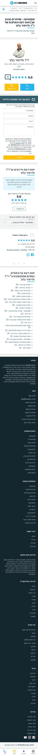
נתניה (33, 697)
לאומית (33, 616)
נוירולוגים (32, 496)
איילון (33, 603)
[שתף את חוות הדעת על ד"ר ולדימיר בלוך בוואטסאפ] (28, 254)
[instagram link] (29, 738)
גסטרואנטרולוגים (29, 493)
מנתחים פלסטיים (29, 446)
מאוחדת (32, 613)
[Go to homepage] (18, 3)
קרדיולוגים (31, 453)
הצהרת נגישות (30, 409)
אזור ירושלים (31, 720)
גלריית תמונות (30, 416)
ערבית (33, 540)
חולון (33, 700)
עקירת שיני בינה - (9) (23, 285)
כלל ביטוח (32, 593)
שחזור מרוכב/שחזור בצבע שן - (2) (18, 320)
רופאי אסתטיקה (30, 469)
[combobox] (19, 222)
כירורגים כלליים (30, 463)
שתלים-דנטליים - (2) (23, 308)
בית (36, 8)
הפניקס (32, 590)
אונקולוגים (32, 466)
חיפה (33, 680)
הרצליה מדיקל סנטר (28, 630)
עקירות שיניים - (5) (24, 293)
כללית (33, 606)
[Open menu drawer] (35, 3)
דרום (20, 8)
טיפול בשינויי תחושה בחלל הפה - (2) (17, 302)
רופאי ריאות (31, 506)
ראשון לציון (31, 687)
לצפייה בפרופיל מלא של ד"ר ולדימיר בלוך (21, 32)
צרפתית (32, 546)
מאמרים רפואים (30, 412)
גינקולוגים (32, 436)
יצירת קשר (31, 396)
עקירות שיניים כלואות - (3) (21, 296)
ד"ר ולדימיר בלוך (32, 10)
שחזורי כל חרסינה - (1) (22, 345)
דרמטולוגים (31, 449)
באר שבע (14, 8)
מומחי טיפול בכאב (29, 520)
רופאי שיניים (31, 473)
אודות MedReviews (28, 399)
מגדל (33, 596)
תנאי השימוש (20, 143)
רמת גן (33, 703)
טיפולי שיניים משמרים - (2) (21, 305)
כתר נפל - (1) (25, 323)
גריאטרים (32, 509)
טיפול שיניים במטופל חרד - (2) (19, 317)
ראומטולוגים (31, 513)
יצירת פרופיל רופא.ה (28, 419)
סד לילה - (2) (25, 314)
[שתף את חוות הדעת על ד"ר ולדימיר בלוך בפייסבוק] (32, 254)
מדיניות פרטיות (30, 403)
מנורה (33, 600)
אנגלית (33, 543)
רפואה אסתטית (28, 8)
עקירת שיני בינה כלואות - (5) (20, 291)
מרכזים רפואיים (30, 523)
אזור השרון (31, 723)
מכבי (33, 610)
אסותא (33, 636)
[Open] (5, 222)
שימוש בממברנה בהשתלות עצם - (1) (17, 342)
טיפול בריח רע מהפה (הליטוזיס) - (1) (17, 330)
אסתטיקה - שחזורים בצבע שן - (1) (18, 339)
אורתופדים (31, 439)
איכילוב (33, 646)
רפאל (33, 633)
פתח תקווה (31, 690)
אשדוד (33, 693)
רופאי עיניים (31, 443)
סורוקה (33, 660)
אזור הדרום (31, 730)
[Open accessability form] (3, 9)
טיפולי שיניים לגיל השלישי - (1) (20, 336)
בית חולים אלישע (29, 640)
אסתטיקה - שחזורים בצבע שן (17, 250)
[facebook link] (33, 738)
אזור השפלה (31, 733)
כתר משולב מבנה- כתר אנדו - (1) (18, 333)
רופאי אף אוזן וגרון (29, 456)
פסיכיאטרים (31, 459)
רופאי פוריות (31, 500)
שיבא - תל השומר (29, 643)
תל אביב (32, 673)
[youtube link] (25, 738)
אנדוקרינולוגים (30, 489)
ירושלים (33, 677)
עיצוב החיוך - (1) (24, 348)
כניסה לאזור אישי (29, 423)
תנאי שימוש (31, 406)
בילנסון (33, 653)
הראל (33, 586)
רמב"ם (33, 656)
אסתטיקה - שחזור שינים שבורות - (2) (17, 311)
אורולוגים (32, 486)
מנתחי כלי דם (30, 516)
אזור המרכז (31, 717)
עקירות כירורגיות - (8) (22, 288)
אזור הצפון (31, 727)
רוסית (33, 536)
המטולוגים (31, 503)
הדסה (33, 650)
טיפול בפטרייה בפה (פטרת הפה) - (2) (17, 299)
